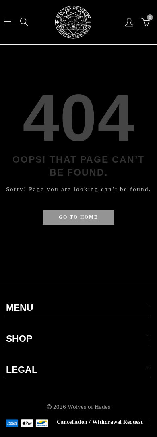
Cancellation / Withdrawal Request (100, 422)
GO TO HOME (78, 217)
